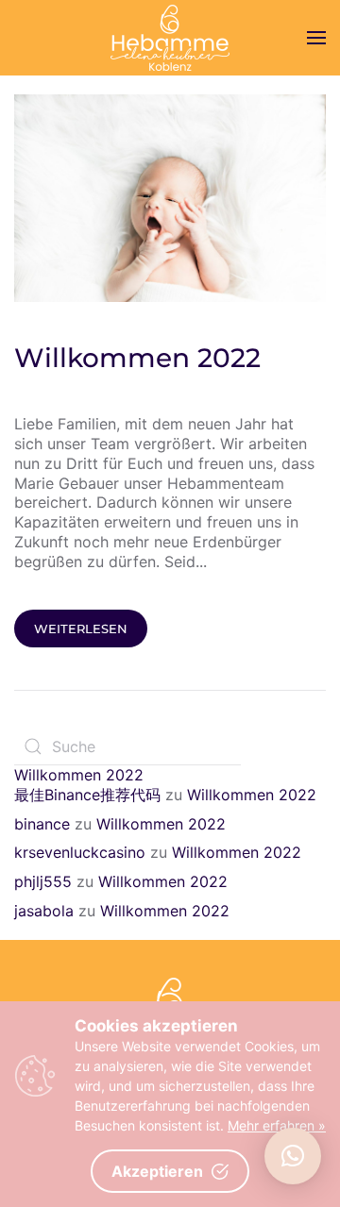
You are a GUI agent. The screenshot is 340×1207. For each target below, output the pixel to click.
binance (42, 823)
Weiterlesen (81, 628)
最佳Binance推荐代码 (87, 794)
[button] (292, 1156)
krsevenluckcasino (79, 852)
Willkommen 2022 (137, 358)
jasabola (44, 910)
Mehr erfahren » (277, 1125)
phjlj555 (43, 881)
